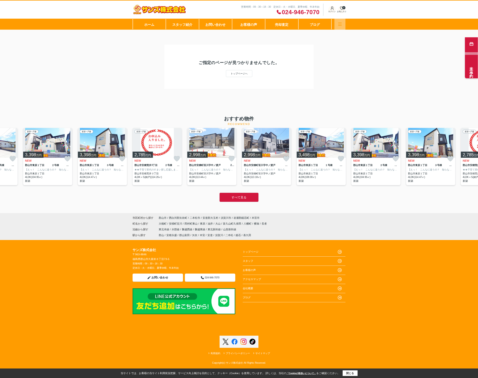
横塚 (257, 223)
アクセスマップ (252, 279)
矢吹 (194, 235)
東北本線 (164, 229)
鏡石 (238, 235)
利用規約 (215, 353)
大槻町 (163, 223)
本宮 (202, 235)
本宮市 (256, 217)
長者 (264, 223)
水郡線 (176, 229)
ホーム (149, 24)
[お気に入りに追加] (13, 159)
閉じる (350, 373)
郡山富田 (184, 235)
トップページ (250, 251)
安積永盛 (171, 235)
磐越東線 (200, 229)
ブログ (315, 24)
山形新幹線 (229, 229)
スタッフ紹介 (182, 24)
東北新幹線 (214, 229)
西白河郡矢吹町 (178, 217)
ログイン (332, 11)
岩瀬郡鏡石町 (241, 217)
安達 (210, 235)
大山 (218, 223)
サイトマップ (262, 353)
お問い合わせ (215, 24)
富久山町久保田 (232, 223)
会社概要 (248, 288)
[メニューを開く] (340, 24)
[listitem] (157, 156)
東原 (203, 223)
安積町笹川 (176, 223)
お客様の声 (248, 24)
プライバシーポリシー (238, 353)
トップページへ (239, 73)
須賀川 (219, 235)
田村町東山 (191, 223)
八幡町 (248, 223)
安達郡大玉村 (210, 217)
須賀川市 (226, 217)
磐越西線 (187, 229)
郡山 (161, 235)
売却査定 (281, 24)
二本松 (229, 235)
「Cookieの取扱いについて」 (301, 373)
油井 (211, 223)
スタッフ (248, 260)
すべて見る (239, 197)
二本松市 (195, 217)
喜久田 (247, 235)
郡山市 (163, 217)
